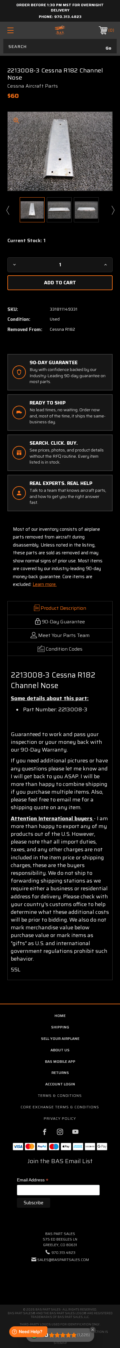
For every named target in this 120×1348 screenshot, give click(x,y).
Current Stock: (26, 240)
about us (60, 1050)
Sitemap (60, 1343)
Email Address (32, 1180)
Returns (60, 1072)
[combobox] (60, 46)
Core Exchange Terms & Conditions (60, 1107)
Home (60, 1016)
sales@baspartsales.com (63, 1260)
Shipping (60, 1027)
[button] (60, 1278)
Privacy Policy (60, 1118)
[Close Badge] (93, 1330)
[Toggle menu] (17, 30)
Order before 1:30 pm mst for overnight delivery (60, 7)
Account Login (60, 1084)
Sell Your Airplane (60, 1038)
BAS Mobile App (60, 1061)
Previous (7, 210)
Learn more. (45, 584)
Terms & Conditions (60, 1095)
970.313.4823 (68, 17)
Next (112, 210)
